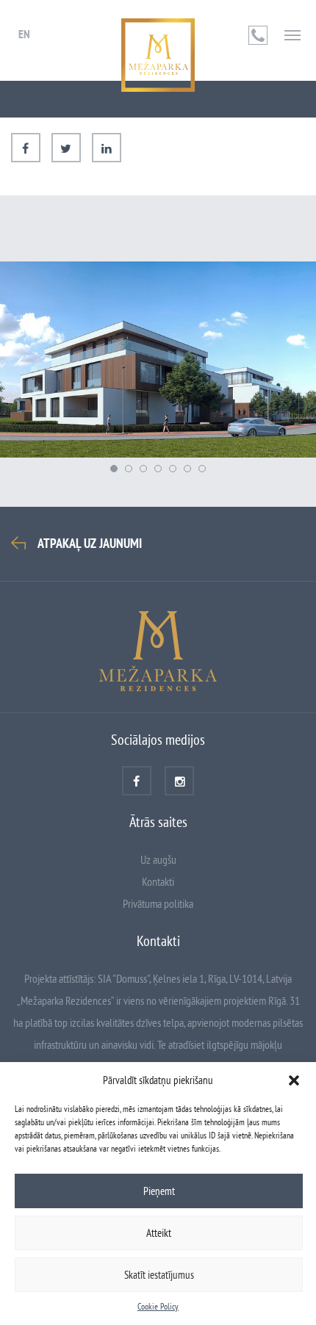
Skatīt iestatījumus (159, 1275)
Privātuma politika (158, 903)
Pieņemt (159, 1191)
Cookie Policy (158, 1306)
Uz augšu (158, 859)
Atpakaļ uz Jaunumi (89, 543)
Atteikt (158, 1233)
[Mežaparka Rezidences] (158, 55)
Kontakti (158, 881)
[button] (294, 1080)
